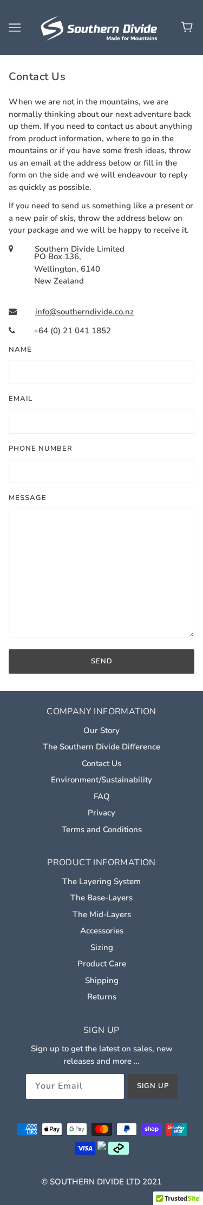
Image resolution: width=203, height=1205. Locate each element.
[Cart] (188, 27)
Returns (101, 996)
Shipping (102, 980)
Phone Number (41, 448)
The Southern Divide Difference (101, 746)
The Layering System (101, 881)
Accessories (101, 930)
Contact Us (101, 763)
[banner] (99, 27)
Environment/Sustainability (101, 779)
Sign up (153, 1086)
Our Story (101, 730)
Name (20, 349)
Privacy (101, 812)
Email (20, 399)
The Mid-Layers (102, 914)
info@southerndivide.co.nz (84, 311)
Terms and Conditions (102, 829)
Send (102, 661)
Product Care (101, 963)
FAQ (102, 796)
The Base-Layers (101, 897)
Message (28, 498)
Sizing (101, 947)
